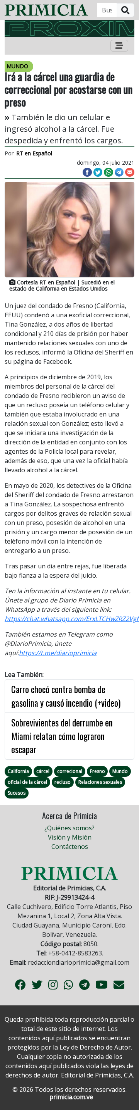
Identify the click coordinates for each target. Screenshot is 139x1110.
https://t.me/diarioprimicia (58, 653)
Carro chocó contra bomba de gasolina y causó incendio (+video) (65, 696)
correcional (69, 771)
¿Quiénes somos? (69, 828)
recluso (62, 782)
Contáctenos (69, 846)
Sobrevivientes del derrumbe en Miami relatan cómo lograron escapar (62, 736)
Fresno (97, 771)
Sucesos (16, 793)
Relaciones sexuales (100, 782)
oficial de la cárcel (27, 782)
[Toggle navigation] (119, 46)
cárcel (42, 771)
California (18, 771)
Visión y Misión (70, 837)
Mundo (120, 771)
